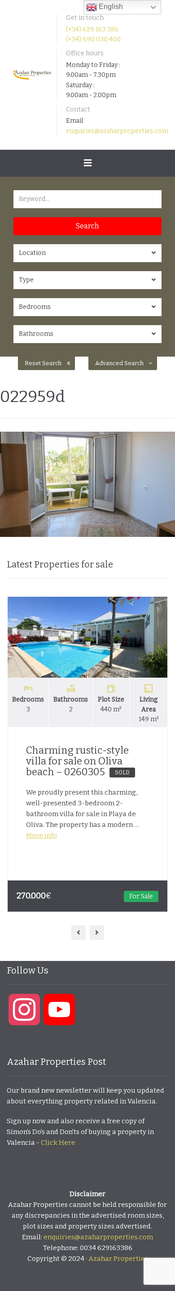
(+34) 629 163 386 (92, 29)
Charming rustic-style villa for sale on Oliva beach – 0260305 (78, 761)
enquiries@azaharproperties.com (117, 131)
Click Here (58, 1143)
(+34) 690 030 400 (93, 39)
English (110, 6)
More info (41, 835)
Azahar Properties (118, 1259)
